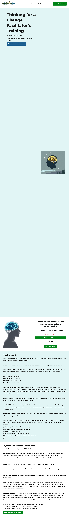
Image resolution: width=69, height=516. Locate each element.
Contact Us (39, 3)
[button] (60, 4)
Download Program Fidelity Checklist (12, 512)
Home (28, 3)
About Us (33, 3)
